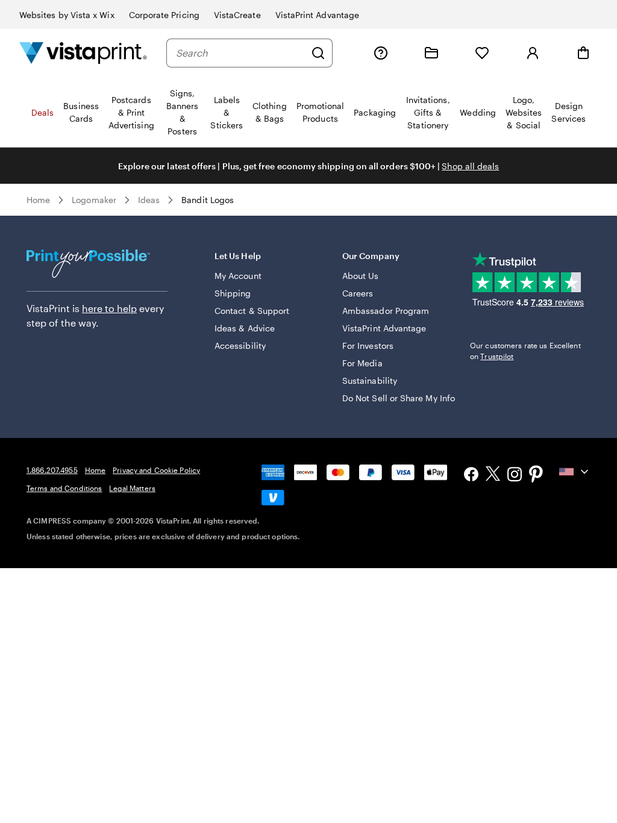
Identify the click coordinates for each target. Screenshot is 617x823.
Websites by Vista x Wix (66, 15)
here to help (109, 308)
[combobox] (240, 53)
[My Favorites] (482, 53)
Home (38, 200)
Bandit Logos (207, 200)
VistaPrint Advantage (317, 15)
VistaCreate (237, 15)
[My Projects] (431, 53)
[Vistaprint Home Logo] (83, 52)
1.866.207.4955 (52, 470)
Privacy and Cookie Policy (156, 470)
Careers (358, 293)
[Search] (318, 53)
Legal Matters (132, 488)
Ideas (149, 200)
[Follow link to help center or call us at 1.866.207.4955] (380, 53)
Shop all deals (470, 166)
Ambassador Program (385, 310)
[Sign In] (532, 53)
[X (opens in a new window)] (493, 475)
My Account (238, 276)
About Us (360, 276)
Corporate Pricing (164, 15)
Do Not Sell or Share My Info (398, 398)
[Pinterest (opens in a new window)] (536, 475)
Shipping (233, 293)
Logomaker (94, 200)
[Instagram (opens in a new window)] (514, 475)
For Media (362, 363)
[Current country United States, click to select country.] (574, 472)
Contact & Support (252, 310)
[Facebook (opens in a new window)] (471, 475)
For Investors (367, 345)
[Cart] (583, 53)
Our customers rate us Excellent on (525, 350)
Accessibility (240, 345)
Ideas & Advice (245, 328)
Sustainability (369, 380)
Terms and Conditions (64, 488)
